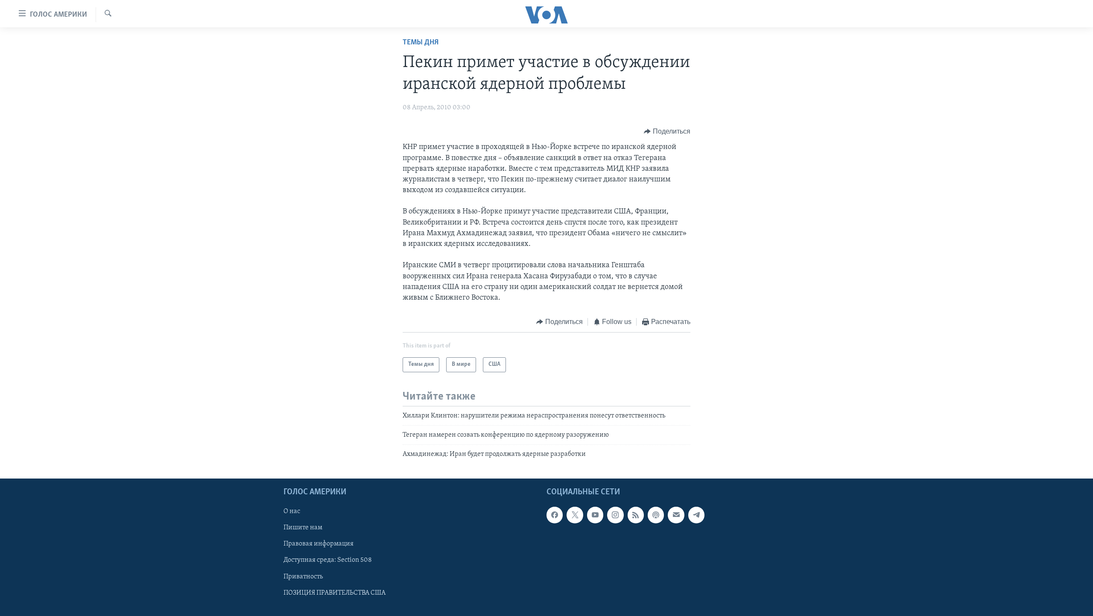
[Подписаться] (676, 515)
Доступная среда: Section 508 (327, 560)
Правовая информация (318, 543)
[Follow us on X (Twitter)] (575, 515)
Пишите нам (302, 527)
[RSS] (636, 515)
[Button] (667, 131)
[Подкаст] (656, 515)
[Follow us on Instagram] (615, 515)
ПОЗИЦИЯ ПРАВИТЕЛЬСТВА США (334, 592)
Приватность (303, 576)
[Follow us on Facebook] (554, 515)
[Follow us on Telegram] (696, 515)
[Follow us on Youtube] (595, 515)
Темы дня (420, 43)
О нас (291, 511)
